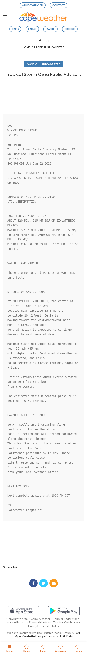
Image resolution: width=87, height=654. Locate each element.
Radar (32, 29)
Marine (50, 29)
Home (26, 47)
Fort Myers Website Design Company (47, 634)
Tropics (69, 29)
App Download (32, 5)
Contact (58, 5)
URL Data (66, 636)
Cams (15, 29)
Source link (10, 567)
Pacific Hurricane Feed (49, 47)
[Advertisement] (43, 94)
